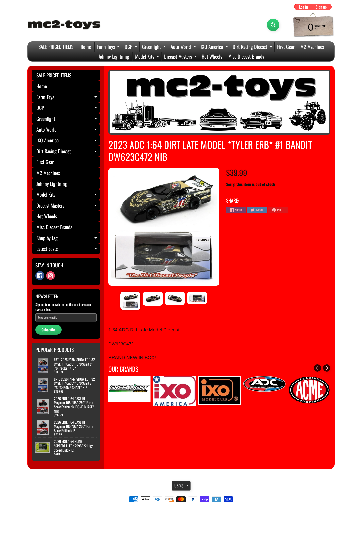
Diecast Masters (181, 57)
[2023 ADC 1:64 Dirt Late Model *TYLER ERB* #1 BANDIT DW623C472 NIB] (130, 301)
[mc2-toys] (64, 25)
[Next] (326, 368)
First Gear (285, 46)
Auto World (184, 47)
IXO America (215, 47)
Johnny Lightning (114, 56)
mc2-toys (180, 526)
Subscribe (48, 330)
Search (181, 513)
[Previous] (317, 368)
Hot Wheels (212, 56)
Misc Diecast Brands (246, 56)
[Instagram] (50, 275)
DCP (131, 47)
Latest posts (68, 249)
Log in (303, 7)
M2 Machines (312, 46)
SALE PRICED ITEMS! (56, 46)
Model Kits (147, 57)
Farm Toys (109, 47)
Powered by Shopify (181, 530)
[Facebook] (39, 275)
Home (86, 46)
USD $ (178, 485)
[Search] (273, 25)
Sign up (321, 7)
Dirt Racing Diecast (253, 47)
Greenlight (154, 47)
